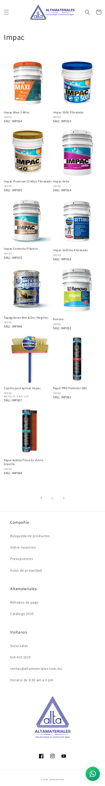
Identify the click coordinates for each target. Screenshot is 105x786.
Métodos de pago (24, 602)
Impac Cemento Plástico (21, 248)
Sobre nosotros (23, 547)
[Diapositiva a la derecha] (63, 498)
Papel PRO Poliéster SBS (70, 388)
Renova (58, 319)
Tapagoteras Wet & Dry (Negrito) (26, 317)
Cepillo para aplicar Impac (22, 388)
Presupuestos (21, 558)
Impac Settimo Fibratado (70, 250)
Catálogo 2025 (22, 613)
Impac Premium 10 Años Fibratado (28, 181)
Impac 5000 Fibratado (68, 112)
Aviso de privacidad (26, 570)
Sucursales (19, 645)
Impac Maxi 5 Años (16, 112)
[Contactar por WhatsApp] (93, 774)
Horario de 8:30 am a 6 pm (32, 680)
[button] (6, 12)
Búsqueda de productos (30, 536)
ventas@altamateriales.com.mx (36, 668)
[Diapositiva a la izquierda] (41, 498)
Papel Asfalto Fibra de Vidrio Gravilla (23, 462)
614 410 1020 (20, 657)
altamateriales (56, 779)
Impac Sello (61, 181)
